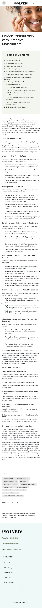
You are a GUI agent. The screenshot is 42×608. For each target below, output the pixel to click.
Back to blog (7, 474)
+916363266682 (13, 538)
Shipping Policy (8, 572)
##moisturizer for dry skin (11, 484)
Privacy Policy (8, 577)
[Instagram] (21, 588)
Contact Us (7, 563)
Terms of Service (9, 582)
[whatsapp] (33, 3)
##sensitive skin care (21, 487)
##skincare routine (20, 490)
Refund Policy (8, 568)
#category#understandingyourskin (13, 496)
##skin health (7, 490)
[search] (8, 3)
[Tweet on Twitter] (12, 502)
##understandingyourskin (11, 493)
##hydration (23, 481)
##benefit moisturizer (23, 478)
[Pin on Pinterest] (17, 502)
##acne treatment (8, 478)
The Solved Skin (23, 602)
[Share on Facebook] (8, 502)
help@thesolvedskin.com (13, 549)
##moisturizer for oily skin (28, 484)
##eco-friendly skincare (10, 481)
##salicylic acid (8, 487)
